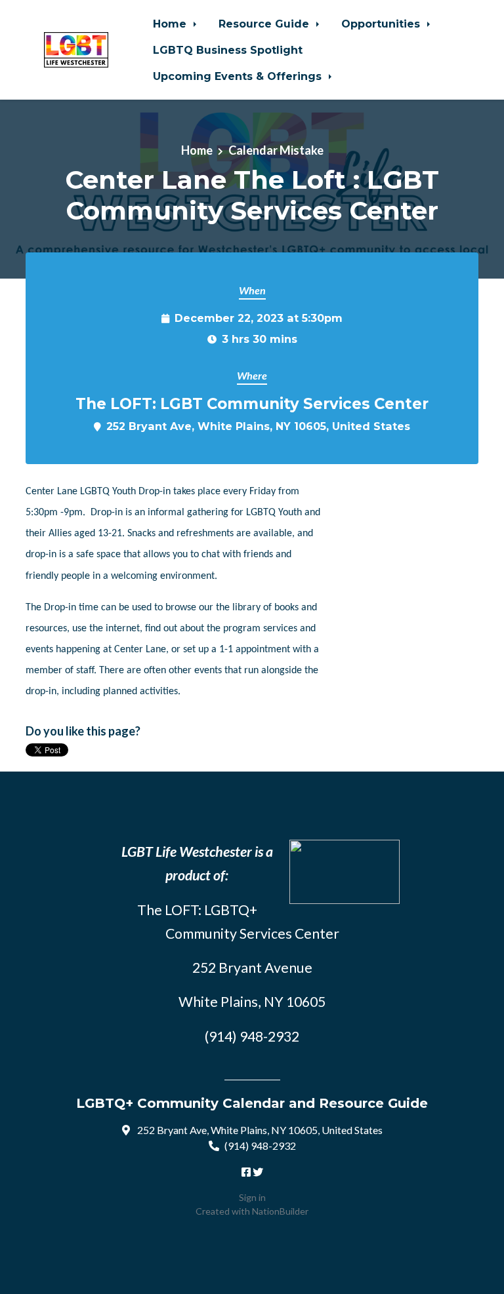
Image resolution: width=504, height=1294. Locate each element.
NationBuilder (280, 1211)
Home (171, 23)
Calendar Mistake (276, 150)
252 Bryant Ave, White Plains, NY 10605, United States (258, 426)
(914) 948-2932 (260, 1145)
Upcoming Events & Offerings (239, 76)
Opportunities (382, 23)
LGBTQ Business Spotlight (228, 49)
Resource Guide (265, 23)
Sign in (252, 1197)
